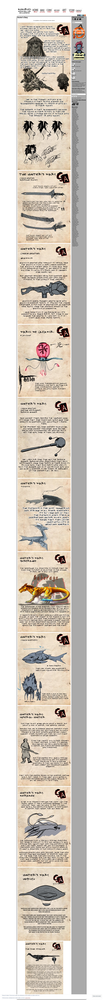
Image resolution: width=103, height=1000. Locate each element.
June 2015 (74, 239)
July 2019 (74, 191)
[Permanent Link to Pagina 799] (73, 74)
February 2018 (75, 207)
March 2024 (74, 136)
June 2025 (74, 122)
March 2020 (74, 183)
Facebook (80, 15)
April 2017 (74, 217)
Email (83, 15)
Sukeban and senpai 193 (76, 70)
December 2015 (75, 233)
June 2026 (74, 110)
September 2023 (75, 142)
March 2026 (74, 113)
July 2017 (74, 214)
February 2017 (75, 219)
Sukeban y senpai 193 (76, 66)
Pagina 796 (79, 86)
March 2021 (74, 171)
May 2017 (74, 216)
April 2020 (74, 182)
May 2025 (74, 123)
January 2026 (75, 115)
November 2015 (75, 234)
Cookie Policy (27, 997)
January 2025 (75, 126)
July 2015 (74, 238)
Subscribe (74, 96)
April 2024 (74, 135)
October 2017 (75, 211)
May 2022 (74, 158)
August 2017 (74, 213)
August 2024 (74, 131)
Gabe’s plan (82, 85)
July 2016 (74, 226)
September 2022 (75, 154)
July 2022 (74, 156)
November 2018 (75, 199)
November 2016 (75, 222)
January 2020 (75, 185)
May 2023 (74, 146)
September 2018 (75, 201)
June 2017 (74, 215)
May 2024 (74, 134)
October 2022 (75, 153)
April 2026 (74, 112)
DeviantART (78, 15)
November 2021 (75, 164)
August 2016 (74, 225)
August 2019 (74, 190)
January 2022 (75, 162)
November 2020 (75, 175)
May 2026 (74, 111)
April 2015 (74, 241)
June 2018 (74, 204)
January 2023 (75, 150)
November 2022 (75, 152)
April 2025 (74, 124)
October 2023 (75, 141)
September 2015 (75, 236)
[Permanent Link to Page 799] (73, 78)
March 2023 (74, 148)
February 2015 (75, 243)
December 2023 (75, 139)
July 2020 (74, 179)
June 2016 (74, 227)
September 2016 (75, 224)
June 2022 (74, 157)
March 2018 (74, 206)
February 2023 (75, 149)
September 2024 (75, 130)
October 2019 (75, 188)
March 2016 (74, 230)
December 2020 (75, 174)
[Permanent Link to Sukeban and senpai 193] (73, 69)
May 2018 (74, 205)
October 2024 (75, 129)
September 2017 (75, 212)
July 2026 (74, 109)
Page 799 (73, 79)
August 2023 (74, 143)
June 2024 (74, 133)
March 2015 (74, 242)
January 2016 (75, 232)
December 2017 (75, 209)
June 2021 (74, 168)
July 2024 (74, 132)
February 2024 (75, 137)
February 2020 (75, 184)
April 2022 (74, 159)
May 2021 (74, 169)
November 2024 (75, 128)
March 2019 (74, 195)
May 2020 (74, 181)
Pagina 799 (74, 75)
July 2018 (74, 203)
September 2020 (75, 177)
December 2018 (75, 198)
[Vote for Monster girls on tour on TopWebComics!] (75, 105)
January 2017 (75, 220)
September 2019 (75, 189)
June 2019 (74, 192)
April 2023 (74, 147)
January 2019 (75, 197)
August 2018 (74, 202)
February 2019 (75, 196)
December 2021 (75, 163)
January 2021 (75, 173)
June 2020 (74, 180)
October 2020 (75, 176)
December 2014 (75, 245)
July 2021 (74, 167)
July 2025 (74, 121)
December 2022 (75, 151)
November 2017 (75, 210)
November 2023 (75, 140)
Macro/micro (83, 84)
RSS (85, 15)
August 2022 (74, 155)
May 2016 (74, 228)
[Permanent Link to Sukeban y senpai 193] (73, 65)
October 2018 (75, 200)
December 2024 (75, 127)
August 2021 (74, 166)
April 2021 (74, 170)
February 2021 (75, 172)
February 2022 (75, 161)
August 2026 (74, 108)
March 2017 (74, 218)
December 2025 (75, 116)
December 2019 (75, 186)
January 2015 (75, 244)
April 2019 (74, 194)
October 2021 (75, 165)
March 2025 (74, 125)
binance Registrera (76, 84)
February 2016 (75, 231)
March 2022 (74, 160)
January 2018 (75, 208)
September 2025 (75, 119)
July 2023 (74, 144)
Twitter (81, 15)
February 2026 (75, 114)
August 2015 (74, 237)
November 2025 (75, 117)
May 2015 (74, 240)
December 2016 (75, 221)
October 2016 (75, 223)
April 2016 (74, 229)
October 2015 (75, 235)
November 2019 (75, 187)
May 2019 (74, 193)
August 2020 (74, 178)
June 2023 (74, 145)
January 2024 (75, 138)
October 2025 (75, 118)
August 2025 (74, 120)
